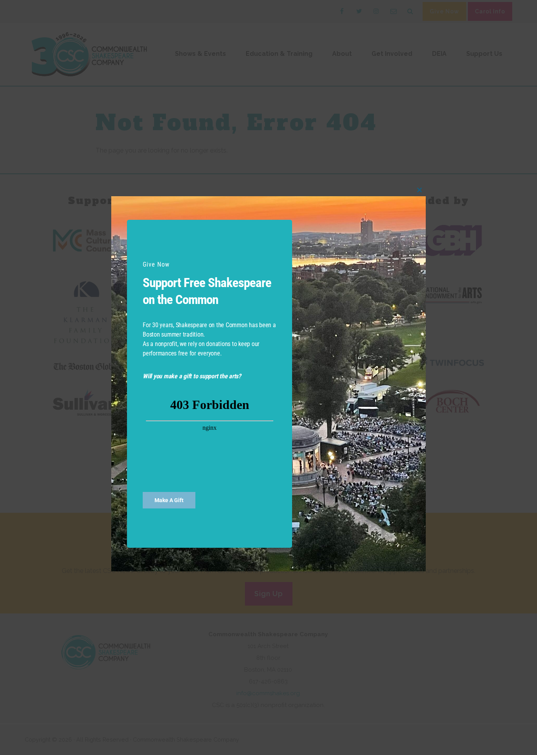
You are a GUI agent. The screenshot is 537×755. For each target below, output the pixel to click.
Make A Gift (169, 500)
